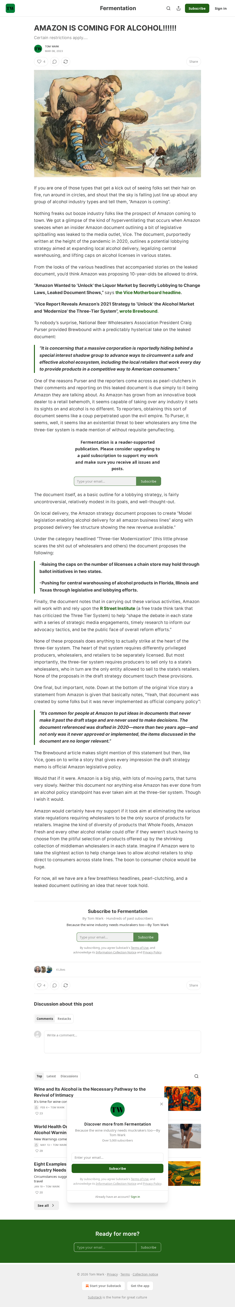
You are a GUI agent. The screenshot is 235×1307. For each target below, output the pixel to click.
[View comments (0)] (54, 61)
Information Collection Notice (116, 1183)
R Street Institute (117, 608)
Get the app (140, 1286)
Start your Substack (105, 1286)
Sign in (221, 8)
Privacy (112, 1274)
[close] (161, 1104)
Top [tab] (39, 1076)
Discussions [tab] (69, 1076)
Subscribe (197, 8)
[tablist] (54, 1018)
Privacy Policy (152, 1183)
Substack (95, 1297)
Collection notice (145, 1274)
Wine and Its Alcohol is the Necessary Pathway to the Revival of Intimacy (90, 1092)
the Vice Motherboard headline (148, 292)
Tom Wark (52, 46)
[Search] (168, 8)
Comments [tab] (45, 1019)
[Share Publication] (178, 8)
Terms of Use (139, 1179)
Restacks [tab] (64, 1019)
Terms (125, 1274)
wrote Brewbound (138, 311)
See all (43, 1205)
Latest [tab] (51, 1076)
